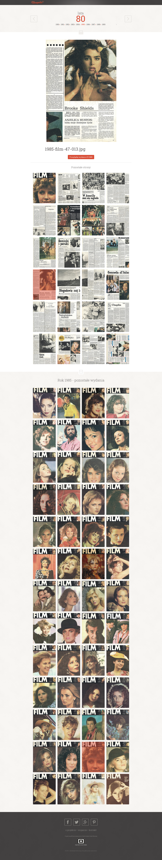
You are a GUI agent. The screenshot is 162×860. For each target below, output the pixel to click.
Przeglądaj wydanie (81, 157)
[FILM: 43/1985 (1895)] (93, 725)
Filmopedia (38, 2)
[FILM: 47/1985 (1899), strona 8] (117, 220)
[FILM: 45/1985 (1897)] (44, 757)
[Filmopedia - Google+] (85, 822)
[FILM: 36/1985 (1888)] (117, 660)
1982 (67, 24)
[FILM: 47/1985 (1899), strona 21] (44, 349)
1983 (72, 24)
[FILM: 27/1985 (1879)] (93, 596)
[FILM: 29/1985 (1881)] (44, 628)
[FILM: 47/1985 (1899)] (93, 757)
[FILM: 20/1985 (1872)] (117, 532)
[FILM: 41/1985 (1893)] (44, 725)
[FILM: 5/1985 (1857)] (44, 435)
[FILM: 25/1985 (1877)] (44, 596)
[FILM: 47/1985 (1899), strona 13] (44, 284)
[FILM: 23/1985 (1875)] (93, 564)
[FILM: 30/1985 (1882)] (68, 628)
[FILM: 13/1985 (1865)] (44, 499)
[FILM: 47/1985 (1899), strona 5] (44, 220)
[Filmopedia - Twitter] (76, 822)
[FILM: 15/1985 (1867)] (93, 499)
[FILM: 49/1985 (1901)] (44, 789)
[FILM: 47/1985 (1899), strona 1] (44, 188)
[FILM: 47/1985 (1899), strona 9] (44, 252)
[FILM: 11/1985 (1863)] (93, 467)
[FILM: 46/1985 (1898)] (68, 757)
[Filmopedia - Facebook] (68, 822)
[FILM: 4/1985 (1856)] (117, 403)
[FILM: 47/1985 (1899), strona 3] (93, 188)
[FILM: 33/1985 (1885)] (44, 660)
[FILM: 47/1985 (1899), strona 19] (93, 316)
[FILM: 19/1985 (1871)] (93, 532)
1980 (57, 24)
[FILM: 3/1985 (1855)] (93, 403)
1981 (62, 24)
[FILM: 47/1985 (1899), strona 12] (117, 252)
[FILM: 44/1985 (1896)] (117, 725)
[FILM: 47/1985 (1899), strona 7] (93, 220)
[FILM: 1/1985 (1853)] (44, 403)
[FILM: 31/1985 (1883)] (93, 628)
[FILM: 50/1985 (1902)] (68, 789)
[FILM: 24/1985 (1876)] (117, 564)
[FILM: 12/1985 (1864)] (117, 467)
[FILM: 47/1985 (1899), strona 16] (117, 284)
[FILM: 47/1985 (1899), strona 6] (68, 220)
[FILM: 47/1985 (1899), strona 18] (68, 316)
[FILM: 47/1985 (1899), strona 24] (117, 349)
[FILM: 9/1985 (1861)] (44, 467)
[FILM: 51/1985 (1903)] (93, 789)
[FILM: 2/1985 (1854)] (68, 403)
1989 (103, 24)
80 (80, 18)
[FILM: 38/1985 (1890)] (68, 692)
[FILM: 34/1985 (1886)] (68, 660)
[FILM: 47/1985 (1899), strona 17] (44, 316)
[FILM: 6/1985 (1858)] (68, 435)
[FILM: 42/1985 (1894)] (68, 725)
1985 (83, 24)
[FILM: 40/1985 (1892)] (117, 692)
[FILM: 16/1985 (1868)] (117, 499)
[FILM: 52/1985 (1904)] (117, 789)
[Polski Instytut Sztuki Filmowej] (81, 842)
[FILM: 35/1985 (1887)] (93, 660)
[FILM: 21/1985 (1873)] (44, 564)
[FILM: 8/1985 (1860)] (117, 435)
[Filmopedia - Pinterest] (94, 822)
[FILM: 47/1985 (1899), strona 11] (93, 252)
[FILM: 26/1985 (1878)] (68, 596)
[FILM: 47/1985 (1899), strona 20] (117, 316)
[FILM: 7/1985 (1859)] (93, 435)
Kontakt (93, 830)
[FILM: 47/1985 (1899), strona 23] (93, 349)
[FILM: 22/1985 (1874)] (68, 564)
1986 (88, 24)
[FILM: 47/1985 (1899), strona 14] (68, 284)
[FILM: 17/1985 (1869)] (44, 532)
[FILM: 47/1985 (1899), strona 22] (68, 349)
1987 (93, 24)
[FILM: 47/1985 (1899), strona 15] (93, 284)
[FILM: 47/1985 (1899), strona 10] (68, 252)
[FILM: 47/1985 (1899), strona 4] (117, 188)
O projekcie (71, 830)
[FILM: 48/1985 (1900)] (117, 757)
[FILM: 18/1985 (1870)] (68, 532)
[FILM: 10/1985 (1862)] (68, 467)
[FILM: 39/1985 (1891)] (93, 692)
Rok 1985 (64, 380)
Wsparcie (82, 830)
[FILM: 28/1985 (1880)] (117, 596)
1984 (78, 24)
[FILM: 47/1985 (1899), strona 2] (68, 188)
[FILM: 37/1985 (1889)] (44, 692)
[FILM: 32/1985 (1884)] (117, 628)
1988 (98, 24)
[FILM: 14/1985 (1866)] (68, 499)
